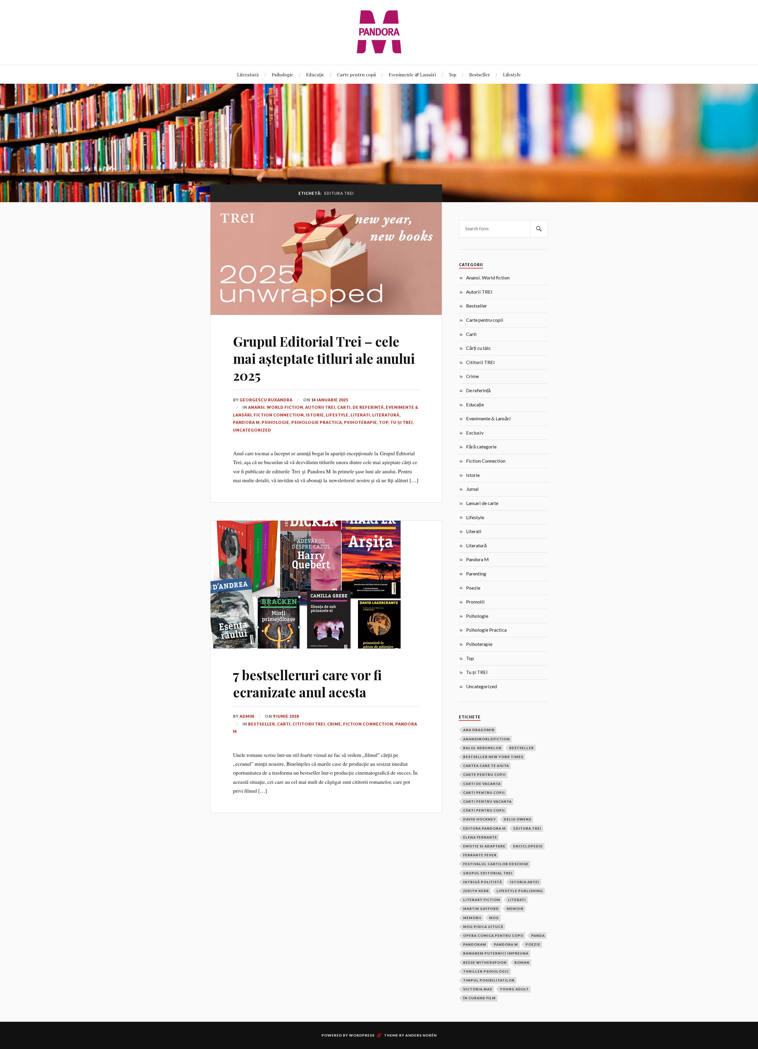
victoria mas (477, 989)
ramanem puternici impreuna (496, 953)
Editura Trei (527, 828)
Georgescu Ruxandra (266, 400)
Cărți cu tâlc (478, 348)
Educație (315, 74)
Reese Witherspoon (485, 962)
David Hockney (479, 819)
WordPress (362, 1035)
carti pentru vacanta (487, 801)
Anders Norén (421, 1035)
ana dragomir (478, 730)
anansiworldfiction (486, 739)
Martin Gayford (481, 908)
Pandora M (246, 422)
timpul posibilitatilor (489, 980)
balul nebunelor (482, 748)
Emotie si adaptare (484, 846)
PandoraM (474, 944)
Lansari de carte (482, 503)
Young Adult (514, 989)
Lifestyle (512, 74)
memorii (472, 918)
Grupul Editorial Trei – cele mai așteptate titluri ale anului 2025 (324, 358)
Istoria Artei (524, 882)
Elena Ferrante (480, 837)
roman (521, 962)
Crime (334, 724)
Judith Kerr (476, 891)
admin (247, 716)
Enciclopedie (528, 846)
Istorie (315, 415)
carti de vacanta (482, 784)
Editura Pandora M (484, 828)
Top (452, 74)
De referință (368, 407)
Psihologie (282, 74)
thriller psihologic (486, 971)
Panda (538, 935)
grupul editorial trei (488, 873)
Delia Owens (517, 819)
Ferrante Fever (480, 855)
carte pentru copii (484, 774)
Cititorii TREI (309, 724)
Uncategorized (252, 430)
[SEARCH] (539, 228)
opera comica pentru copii (493, 935)
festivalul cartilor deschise (496, 864)
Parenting (476, 573)
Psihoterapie (360, 422)
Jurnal (472, 489)
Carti (344, 407)
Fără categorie (481, 446)
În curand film (479, 998)
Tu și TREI (401, 422)
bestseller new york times (493, 757)
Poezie (473, 588)
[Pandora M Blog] (379, 31)
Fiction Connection (279, 415)
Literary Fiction (481, 900)
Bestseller (479, 74)
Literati (360, 415)
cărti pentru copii (484, 810)
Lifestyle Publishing (520, 891)
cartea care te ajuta (486, 766)
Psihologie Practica (316, 422)
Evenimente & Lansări (412, 74)
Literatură (248, 74)
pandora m (506, 944)
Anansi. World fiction (275, 407)
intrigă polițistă (482, 882)
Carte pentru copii (356, 74)
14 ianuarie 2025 (329, 400)
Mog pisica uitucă (483, 927)
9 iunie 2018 (286, 716)
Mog (494, 918)
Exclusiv (475, 432)
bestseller (521, 748)
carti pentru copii (484, 792)
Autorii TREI (320, 407)
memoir (515, 908)
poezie (533, 944)
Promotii (475, 601)
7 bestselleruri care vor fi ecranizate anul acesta (307, 683)
